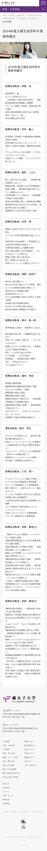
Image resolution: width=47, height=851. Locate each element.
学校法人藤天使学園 (10, 777)
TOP (5, 15)
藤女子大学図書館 (9, 769)
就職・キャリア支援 (10, 757)
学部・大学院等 (17, 15)
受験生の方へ (29, 741)
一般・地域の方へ (31, 765)
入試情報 (6, 749)
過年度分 (33, 18)
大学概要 (6, 741)
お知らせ (6, 783)
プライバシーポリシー (11, 811)
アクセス (6, 791)
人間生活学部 (33, 15)
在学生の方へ (29, 749)
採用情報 (6, 803)
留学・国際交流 (9, 761)
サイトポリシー (38, 811)
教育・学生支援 (9, 753)
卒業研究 (22, 18)
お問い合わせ (8, 795)
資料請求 (6, 788)
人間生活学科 (8, 18)
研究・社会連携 (9, 765)
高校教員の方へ (30, 745)
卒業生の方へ (29, 753)
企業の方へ (28, 761)
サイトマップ (25, 811)
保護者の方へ (29, 757)
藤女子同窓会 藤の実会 (11, 773)
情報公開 (6, 799)
